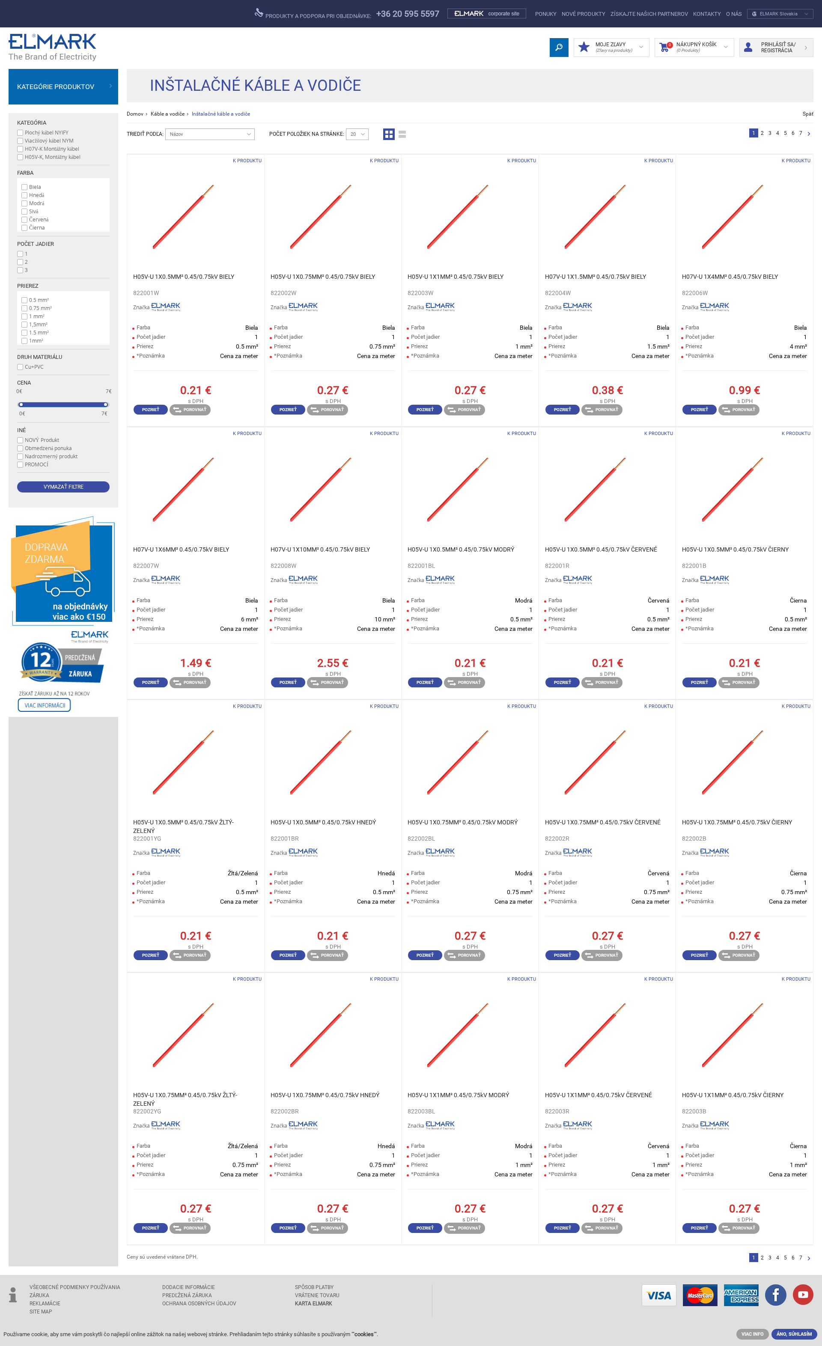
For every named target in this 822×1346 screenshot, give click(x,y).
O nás (734, 14)
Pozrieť (150, 409)
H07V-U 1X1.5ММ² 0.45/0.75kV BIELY (595, 276)
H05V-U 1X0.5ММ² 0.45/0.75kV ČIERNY (735, 549)
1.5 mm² (39, 332)
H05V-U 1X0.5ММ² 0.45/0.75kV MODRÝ (461, 549)
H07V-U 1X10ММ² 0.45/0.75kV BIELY (320, 549)
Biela (35, 186)
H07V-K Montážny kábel (52, 148)
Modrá (36, 203)
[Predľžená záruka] (63, 671)
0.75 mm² (40, 307)
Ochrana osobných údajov (199, 1304)
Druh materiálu (39, 357)
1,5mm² (38, 324)
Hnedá (36, 194)
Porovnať (195, 409)
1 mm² (37, 316)
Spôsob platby (314, 1287)
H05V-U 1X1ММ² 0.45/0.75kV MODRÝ (458, 1095)
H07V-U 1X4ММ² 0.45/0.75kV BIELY (730, 276)
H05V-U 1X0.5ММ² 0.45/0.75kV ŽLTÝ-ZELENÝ (183, 826)
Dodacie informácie (188, 1287)
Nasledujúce (809, 134)
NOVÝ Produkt (42, 439)
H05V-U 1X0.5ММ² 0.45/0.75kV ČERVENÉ (601, 549)
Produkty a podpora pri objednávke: (317, 16)
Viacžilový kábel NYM (49, 140)
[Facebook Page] (775, 1295)
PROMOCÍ (36, 464)
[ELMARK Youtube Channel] (803, 1295)
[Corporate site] (487, 13)
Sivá (33, 211)
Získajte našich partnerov (649, 14)
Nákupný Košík (693, 47)
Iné (21, 430)
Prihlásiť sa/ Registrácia (778, 48)
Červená (38, 219)
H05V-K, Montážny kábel (52, 156)
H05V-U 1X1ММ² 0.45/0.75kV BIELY (455, 276)
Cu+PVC (34, 366)
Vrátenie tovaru (317, 1295)
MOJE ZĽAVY (614, 47)
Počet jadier (35, 244)
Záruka (39, 1295)
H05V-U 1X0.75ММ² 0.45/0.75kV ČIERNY (737, 822)
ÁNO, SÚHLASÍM (794, 1334)
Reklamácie (45, 1304)
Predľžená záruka (187, 1295)
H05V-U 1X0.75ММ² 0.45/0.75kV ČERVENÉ (603, 822)
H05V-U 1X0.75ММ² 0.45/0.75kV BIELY (323, 276)
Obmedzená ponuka (48, 448)
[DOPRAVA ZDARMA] (63, 571)
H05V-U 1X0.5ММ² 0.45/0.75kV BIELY (183, 276)
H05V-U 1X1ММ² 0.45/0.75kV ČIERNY (732, 1095)
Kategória (31, 122)
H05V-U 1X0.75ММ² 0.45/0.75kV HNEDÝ (325, 1095)
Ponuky (546, 14)
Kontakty (707, 14)
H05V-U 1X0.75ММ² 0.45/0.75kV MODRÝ (463, 822)
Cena (24, 382)
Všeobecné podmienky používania (75, 1287)
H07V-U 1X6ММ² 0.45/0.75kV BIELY (181, 549)
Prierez (28, 286)
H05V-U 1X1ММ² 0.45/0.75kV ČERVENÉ (598, 1095)
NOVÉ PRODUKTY (583, 14)
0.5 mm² (39, 299)
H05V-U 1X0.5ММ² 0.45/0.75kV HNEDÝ (323, 822)
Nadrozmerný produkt (51, 456)
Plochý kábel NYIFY (46, 132)
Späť (808, 114)
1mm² (36, 340)
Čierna (37, 227)
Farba (25, 173)
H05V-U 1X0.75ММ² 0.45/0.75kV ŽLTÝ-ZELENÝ (185, 1099)
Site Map (41, 1312)
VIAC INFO (753, 1334)
